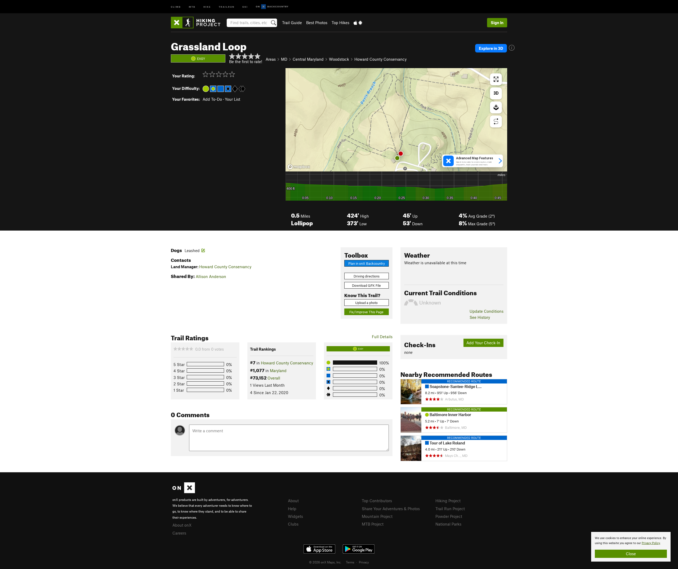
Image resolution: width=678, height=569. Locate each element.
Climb (176, 6)
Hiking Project (448, 500)
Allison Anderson (211, 276)
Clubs (293, 524)
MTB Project (372, 524)
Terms (350, 562)
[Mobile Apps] (358, 22)
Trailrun (226, 6)
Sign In (497, 22)
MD (284, 59)
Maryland (278, 370)
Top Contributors (377, 500)
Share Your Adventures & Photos (391, 508)
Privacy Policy (651, 543)
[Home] (198, 22)
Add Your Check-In (483, 342)
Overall (273, 378)
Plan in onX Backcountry (366, 263)
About (293, 500)
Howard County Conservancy (380, 59)
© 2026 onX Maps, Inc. (325, 562)
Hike (207, 6)
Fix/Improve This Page (366, 312)
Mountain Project (377, 516)
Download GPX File (366, 285)
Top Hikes (340, 22)
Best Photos (316, 22)
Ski (245, 6)
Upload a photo (366, 303)
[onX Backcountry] (272, 7)
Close (631, 553)
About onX (181, 525)
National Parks (448, 524)
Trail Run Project (450, 508)
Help (292, 508)
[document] (631, 547)
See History (480, 317)
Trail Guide (292, 22)
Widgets (295, 516)
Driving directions (367, 276)
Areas (271, 59)
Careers (179, 533)
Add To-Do (212, 99)
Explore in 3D (491, 48)
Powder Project (448, 516)
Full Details (382, 336)
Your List (232, 99)
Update (486, 311)
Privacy (364, 562)
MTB (192, 6)
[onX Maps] (183, 491)
